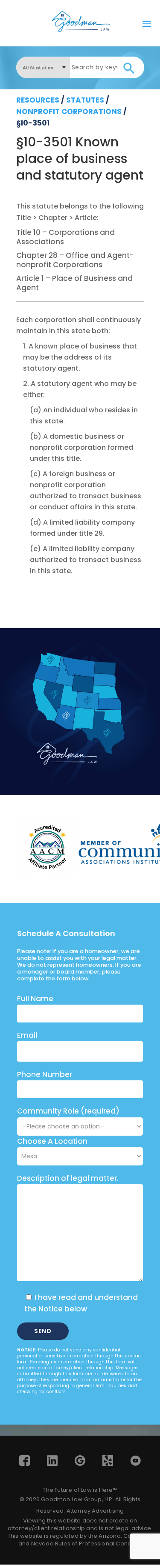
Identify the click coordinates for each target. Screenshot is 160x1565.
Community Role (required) (68, 1111)
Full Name (35, 999)
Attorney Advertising (95, 1511)
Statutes (85, 100)
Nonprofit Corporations (69, 111)
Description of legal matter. (68, 1178)
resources (37, 100)
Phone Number (44, 1074)
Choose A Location (52, 1141)
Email (27, 1035)
